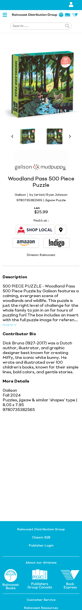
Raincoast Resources (41, 608)
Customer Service (41, 599)
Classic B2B (41, 537)
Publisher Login (41, 545)
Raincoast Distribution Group (41, 529)
